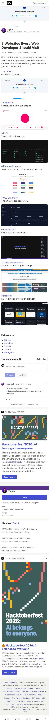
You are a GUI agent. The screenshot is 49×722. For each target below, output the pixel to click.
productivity (24, 52)
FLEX (5, 133)
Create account (39, 3)
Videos (37, 688)
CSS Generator (10, 198)
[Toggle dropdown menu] (45, 383)
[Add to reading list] (28, 718)
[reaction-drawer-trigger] (6, 718)
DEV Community (11, 682)
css (4, 52)
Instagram (9, 352)
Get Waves (8, 71)
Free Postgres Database (21, 698)
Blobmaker (8, 102)
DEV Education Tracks (11, 691)
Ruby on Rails (23, 709)
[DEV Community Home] (9, 3)
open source (24, 705)
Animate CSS (9, 229)
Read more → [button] (9, 477)
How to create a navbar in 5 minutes (17, 548)
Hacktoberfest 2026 (11, 462)
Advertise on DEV (37, 691)
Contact (7, 698)
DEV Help (25, 691)
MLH (43, 698)
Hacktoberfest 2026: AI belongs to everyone (19, 446)
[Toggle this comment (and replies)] (3, 388)
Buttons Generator (12, 166)
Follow (24, 497)
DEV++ (30, 688)
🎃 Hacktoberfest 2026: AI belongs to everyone (19, 647)
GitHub (7, 340)
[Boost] (37, 718)
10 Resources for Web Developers (16, 539)
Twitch (7, 349)
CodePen (8, 343)
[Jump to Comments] (17, 718)
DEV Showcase (30, 695)
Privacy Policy (26, 701)
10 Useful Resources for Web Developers (19, 530)
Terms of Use (38, 701)
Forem (12, 705)
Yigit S (10, 29)
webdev (12, 52)
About (40, 695)
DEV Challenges (20, 688)
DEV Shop (36, 698)
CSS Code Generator (13, 262)
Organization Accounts (13, 695)
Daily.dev (7, 296)
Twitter (7, 346)
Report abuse (33, 404)
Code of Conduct (17, 404)
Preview (21, 375)
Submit (10, 375)
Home (9, 688)
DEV (12, 707)
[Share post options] (45, 718)
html (33, 52)
